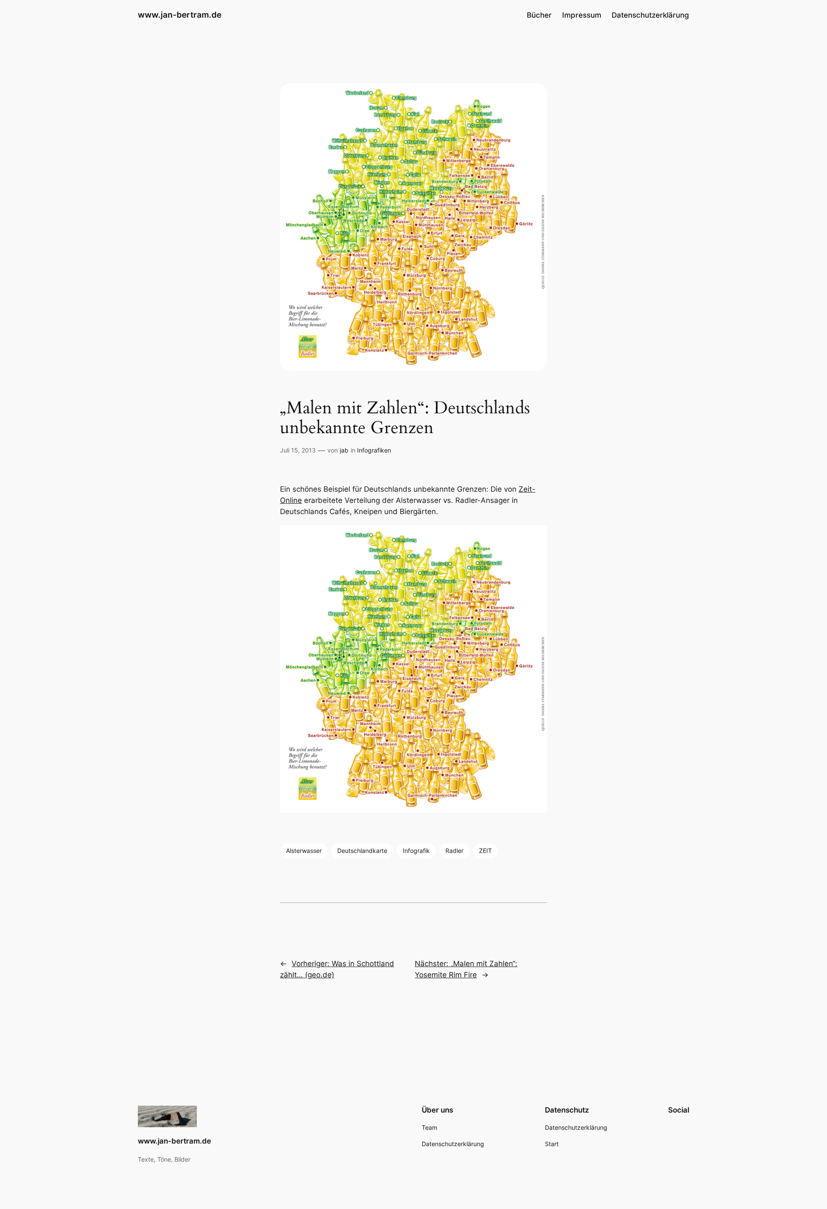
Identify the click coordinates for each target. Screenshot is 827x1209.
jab (344, 450)
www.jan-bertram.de (179, 14)
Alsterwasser (304, 850)
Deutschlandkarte (362, 850)
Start (552, 1143)
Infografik (416, 850)
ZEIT (485, 850)
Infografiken (374, 450)
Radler (454, 850)
